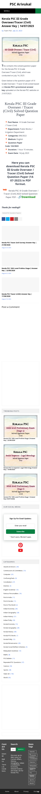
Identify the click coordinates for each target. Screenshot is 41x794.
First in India (9, 597)
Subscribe (20, 531)
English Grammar (11, 590)
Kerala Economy (11, 624)
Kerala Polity (9, 639)
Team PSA (8, 31)
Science (8, 666)
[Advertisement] (20, 383)
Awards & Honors (11, 567)
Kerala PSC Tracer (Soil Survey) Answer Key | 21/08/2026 (19, 243)
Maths (7, 655)
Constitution (9, 582)
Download (28, 197)
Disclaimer (37, 791)
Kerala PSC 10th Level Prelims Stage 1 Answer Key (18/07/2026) (19, 498)
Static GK (8, 674)
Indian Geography (11, 613)
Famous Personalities (12, 593)
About (16, 791)
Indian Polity (9, 620)
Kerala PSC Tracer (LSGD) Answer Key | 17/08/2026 (17, 295)
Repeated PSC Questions (14, 662)
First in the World (11, 605)
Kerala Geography (11, 628)
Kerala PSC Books (11, 636)
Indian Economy (10, 609)
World (7, 677)
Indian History (10, 616)
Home (7, 791)
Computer (8, 574)
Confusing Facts (10, 578)
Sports (7, 670)
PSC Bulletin (9, 658)
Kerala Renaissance (12, 643)
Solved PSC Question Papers (12, 213)
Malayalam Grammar (12, 651)
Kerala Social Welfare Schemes (15, 647)
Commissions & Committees (15, 571)
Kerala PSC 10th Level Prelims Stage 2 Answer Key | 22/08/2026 (20, 269)
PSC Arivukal (20, 4)
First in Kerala (10, 601)
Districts (7, 586)
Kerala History (10, 632)
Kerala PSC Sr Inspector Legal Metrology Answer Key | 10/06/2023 (20, 468)
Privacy (26, 791)
